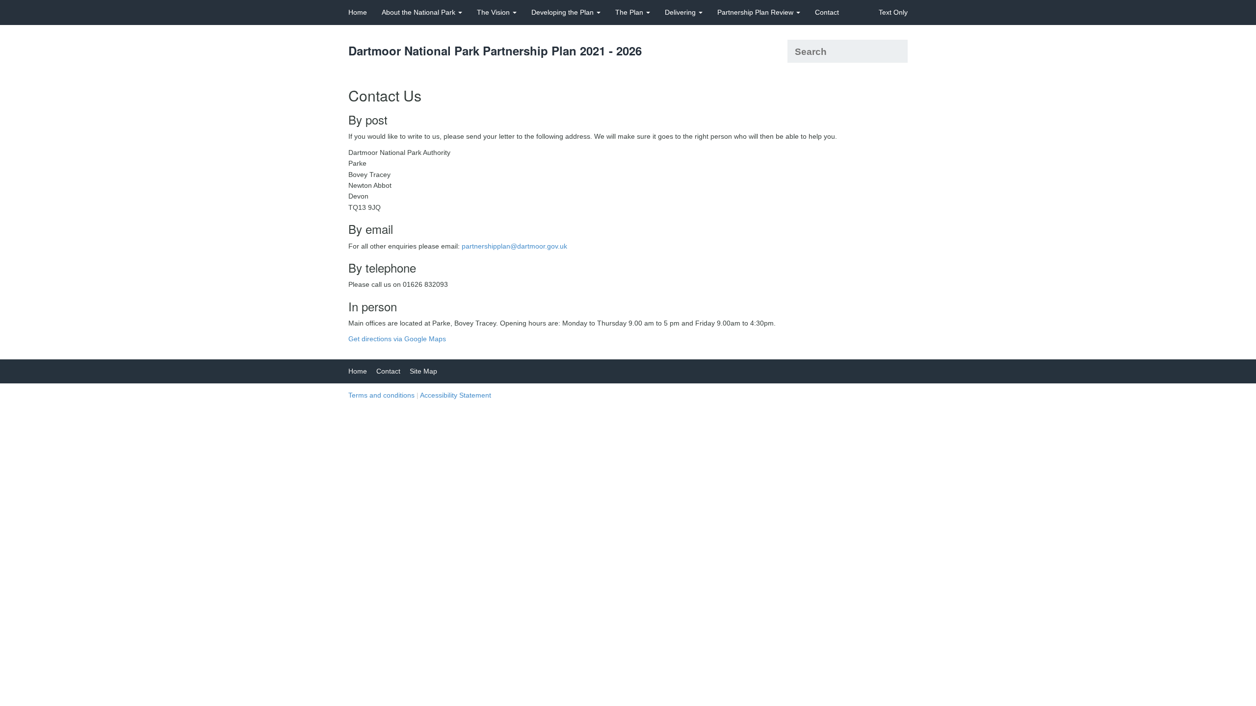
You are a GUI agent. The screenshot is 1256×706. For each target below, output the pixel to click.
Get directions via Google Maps (397, 339)
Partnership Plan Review (756, 12)
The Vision (494, 12)
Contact (827, 12)
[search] (897, 51)
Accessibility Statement (455, 395)
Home (357, 12)
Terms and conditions (381, 395)
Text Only (893, 12)
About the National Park (419, 12)
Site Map (423, 371)
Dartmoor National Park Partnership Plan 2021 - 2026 (495, 50)
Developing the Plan (563, 12)
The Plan (630, 12)
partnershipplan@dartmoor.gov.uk (514, 246)
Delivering (681, 12)
